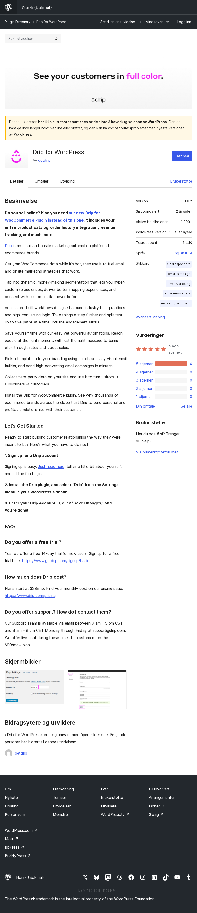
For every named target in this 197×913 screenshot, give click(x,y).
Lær (104, 789)
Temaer (59, 797)
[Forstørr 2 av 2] (120, 676)
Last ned (182, 156)
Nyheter (12, 797)
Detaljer (16, 181)
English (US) (182, 253)
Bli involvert (159, 789)
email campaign (179, 274)
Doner (157, 806)
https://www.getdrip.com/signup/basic (55, 560)
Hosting (11, 806)
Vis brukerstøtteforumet (157, 452)
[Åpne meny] (189, 7)
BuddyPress (18, 855)
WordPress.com (21, 830)
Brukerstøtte (181, 181)
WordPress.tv (115, 814)
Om (8, 789)
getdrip (44, 160)
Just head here (51, 466)
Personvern (15, 814)
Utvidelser (62, 806)
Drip (8, 245)
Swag (156, 814)
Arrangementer (162, 797)
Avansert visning (150, 317)
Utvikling (67, 181)
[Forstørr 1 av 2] (57, 676)
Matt (11, 838)
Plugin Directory (17, 22)
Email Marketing (179, 284)
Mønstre (60, 814)
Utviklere (109, 806)
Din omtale (145, 406)
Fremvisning (63, 789)
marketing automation (176, 303)
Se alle (186, 406)
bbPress (14, 847)
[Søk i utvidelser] (56, 38)
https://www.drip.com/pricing (30, 595)
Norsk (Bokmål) (30, 877)
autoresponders (178, 264)
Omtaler (41, 181)
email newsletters (177, 293)
